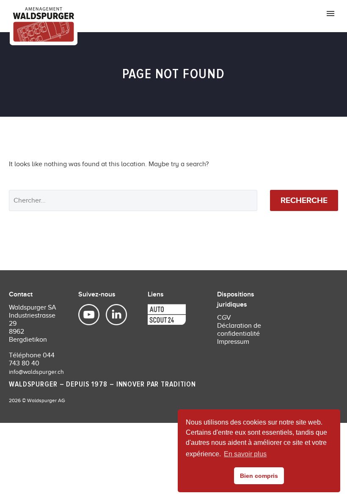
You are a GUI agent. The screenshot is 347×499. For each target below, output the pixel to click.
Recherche (304, 200)
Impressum (233, 341)
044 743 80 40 (32, 359)
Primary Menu (330, 13)
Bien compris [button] (259, 475)
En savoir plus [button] (245, 454)
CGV (224, 317)
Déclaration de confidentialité (239, 329)
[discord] (154, 315)
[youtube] (90, 315)
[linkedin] (112, 315)
